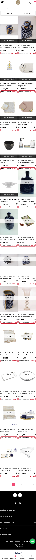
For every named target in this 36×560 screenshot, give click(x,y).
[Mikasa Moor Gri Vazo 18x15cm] (9, 145)
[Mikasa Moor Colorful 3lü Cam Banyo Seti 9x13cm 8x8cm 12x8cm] (27, 145)
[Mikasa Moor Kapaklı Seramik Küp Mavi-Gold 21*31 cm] (27, 29)
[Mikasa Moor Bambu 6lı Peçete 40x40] (27, 68)
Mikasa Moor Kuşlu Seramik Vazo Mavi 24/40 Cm (8, 239)
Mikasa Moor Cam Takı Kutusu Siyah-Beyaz (7, 277)
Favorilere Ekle (17, 50)
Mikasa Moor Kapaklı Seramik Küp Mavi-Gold (8, 46)
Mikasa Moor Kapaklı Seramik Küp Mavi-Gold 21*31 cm (26, 46)
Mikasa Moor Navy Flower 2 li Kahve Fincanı (8, 469)
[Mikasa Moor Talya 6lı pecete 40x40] (27, 106)
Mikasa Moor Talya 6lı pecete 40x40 (25, 123)
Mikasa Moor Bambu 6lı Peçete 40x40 (25, 85)
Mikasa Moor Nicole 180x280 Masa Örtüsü (25, 469)
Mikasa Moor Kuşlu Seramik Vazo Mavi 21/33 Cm (26, 200)
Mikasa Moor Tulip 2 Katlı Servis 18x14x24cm (8, 85)
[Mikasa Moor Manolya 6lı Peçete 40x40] (9, 106)
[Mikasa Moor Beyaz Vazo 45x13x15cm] (9, 183)
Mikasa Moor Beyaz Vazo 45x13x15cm (8, 200)
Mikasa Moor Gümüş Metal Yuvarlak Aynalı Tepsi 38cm (27, 392)
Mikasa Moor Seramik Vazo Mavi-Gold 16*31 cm (8, 315)
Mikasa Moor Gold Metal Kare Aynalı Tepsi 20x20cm (26, 354)
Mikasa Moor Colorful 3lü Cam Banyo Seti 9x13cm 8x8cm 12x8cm (26, 162)
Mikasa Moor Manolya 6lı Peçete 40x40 (8, 123)
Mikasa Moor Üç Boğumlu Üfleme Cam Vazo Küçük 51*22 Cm (26, 315)
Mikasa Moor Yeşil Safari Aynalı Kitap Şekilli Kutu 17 (26, 239)
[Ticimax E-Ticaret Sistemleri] (18, 553)
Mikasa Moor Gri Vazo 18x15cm (7, 162)
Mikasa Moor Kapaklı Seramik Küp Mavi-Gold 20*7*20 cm (26, 277)
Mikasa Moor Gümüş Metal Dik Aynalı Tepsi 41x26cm (9, 392)
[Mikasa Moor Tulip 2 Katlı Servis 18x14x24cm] (9, 68)
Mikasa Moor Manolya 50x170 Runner (7, 431)
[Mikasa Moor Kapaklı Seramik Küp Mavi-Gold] (9, 29)
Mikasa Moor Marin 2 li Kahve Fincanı (25, 431)
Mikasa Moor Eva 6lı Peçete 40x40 (6, 354)
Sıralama (9, 13)
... (25, 484)
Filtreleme (27, 13)
